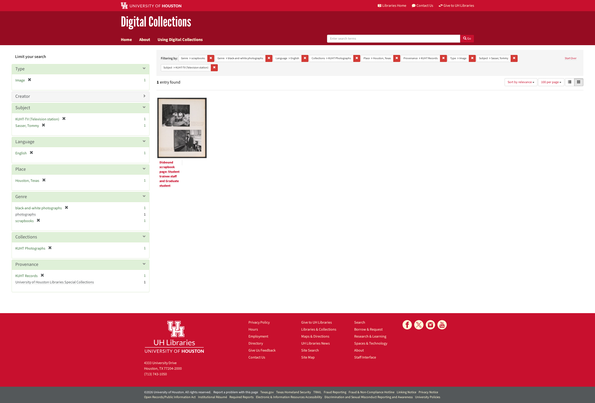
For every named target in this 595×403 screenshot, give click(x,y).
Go (468, 38)
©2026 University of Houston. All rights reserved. (177, 392)
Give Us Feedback (262, 350)
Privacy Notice (428, 392)
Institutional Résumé (212, 397)
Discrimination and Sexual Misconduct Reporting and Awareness (368, 397)
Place (20, 169)
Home (126, 40)
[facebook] (407, 324)
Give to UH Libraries (316, 322)
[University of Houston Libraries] (174, 336)
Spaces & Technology (370, 343)
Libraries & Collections (318, 329)
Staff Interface (365, 357)
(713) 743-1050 (155, 374)
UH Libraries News (315, 343)
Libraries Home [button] (394, 5)
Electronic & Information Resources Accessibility (289, 397)
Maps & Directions (315, 336)
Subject (22, 108)
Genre (21, 196)
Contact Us (256, 357)
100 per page (550, 82)
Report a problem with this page (235, 392)
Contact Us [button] (424, 5)
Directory (255, 343)
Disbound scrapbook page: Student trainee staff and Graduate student (169, 174)
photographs (25, 214)
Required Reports (241, 397)
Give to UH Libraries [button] (458, 5)
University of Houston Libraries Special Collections (54, 282)
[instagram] (430, 324)
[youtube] (442, 324)
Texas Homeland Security (293, 392)
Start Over (570, 58)
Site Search (310, 350)
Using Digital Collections (180, 40)
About (144, 40)
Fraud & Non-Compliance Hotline (371, 392)
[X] (418, 324)
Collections (26, 237)
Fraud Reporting (335, 392)
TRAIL (317, 392)
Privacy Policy (259, 322)
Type (20, 69)
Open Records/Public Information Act (170, 397)
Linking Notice (406, 392)
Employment (258, 336)
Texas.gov (267, 392)
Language (24, 142)
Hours (253, 329)
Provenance (26, 264)
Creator (22, 96)
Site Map (308, 357)
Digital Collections (156, 22)
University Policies (427, 397)
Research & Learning (370, 336)
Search (359, 322)
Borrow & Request (368, 329)
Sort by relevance (520, 82)
